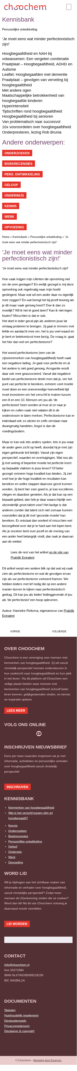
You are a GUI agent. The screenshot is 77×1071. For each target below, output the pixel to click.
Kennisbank (20, 236)
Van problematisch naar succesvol (31, 122)
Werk (11, 857)
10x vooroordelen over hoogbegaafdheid (36, 127)
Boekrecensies (18, 836)
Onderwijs (15, 851)
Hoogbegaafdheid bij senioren (27, 116)
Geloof (12, 846)
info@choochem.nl (16, 964)
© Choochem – (38, 1060)
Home (5, 236)
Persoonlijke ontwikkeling (19, 29)
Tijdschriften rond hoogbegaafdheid (32, 111)
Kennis (12, 825)
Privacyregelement (16, 1026)
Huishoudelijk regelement (21, 1015)
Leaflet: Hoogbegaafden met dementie (34, 74)
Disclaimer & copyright (19, 1031)
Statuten (10, 1010)
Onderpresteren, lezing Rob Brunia (31, 132)
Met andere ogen (16, 90)
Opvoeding (15, 862)
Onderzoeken (17, 831)
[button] (68, 7)
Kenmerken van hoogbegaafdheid (31, 807)
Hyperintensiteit (15, 106)
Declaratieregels (15, 1020)
